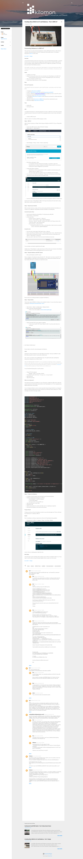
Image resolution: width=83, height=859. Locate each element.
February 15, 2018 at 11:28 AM (39, 584)
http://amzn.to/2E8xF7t (36, 90)
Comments (5, 34)
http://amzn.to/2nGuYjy (41, 95)
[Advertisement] (69, 36)
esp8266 (43, 566)
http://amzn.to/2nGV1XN (35, 92)
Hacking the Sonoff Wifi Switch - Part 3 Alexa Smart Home (38, 826)
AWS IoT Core (37, 566)
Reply (30, 665)
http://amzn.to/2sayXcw (37, 96)
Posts (4, 33)
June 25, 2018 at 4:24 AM (37, 756)
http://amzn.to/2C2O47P (48, 92)
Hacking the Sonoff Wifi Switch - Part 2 (37, 303)
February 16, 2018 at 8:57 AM (39, 683)
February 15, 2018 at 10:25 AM (36, 570)
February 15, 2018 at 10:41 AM (39, 576)
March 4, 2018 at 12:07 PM (38, 735)
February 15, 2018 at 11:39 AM (39, 610)
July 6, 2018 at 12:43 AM (39, 693)
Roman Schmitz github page (46, 309)
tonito (33, 693)
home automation (50, 566)
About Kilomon (4, 38)
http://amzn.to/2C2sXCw (39, 100)
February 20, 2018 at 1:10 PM (35, 700)
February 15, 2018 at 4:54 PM (38, 672)
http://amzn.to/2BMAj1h (38, 99)
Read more (59, 835)
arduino (32, 566)
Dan (33, 576)
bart (30, 570)
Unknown (34, 742)
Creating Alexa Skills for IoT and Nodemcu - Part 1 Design (38, 839)
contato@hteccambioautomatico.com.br (36, 714)
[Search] (72, 3)
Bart (33, 683)
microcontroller (58, 566)
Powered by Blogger (48, 853)
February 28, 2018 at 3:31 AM (49, 714)
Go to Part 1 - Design (28, 56)
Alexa (28, 566)
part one (31, 53)
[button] (61, 22)
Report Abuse (3, 48)
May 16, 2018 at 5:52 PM (40, 742)
